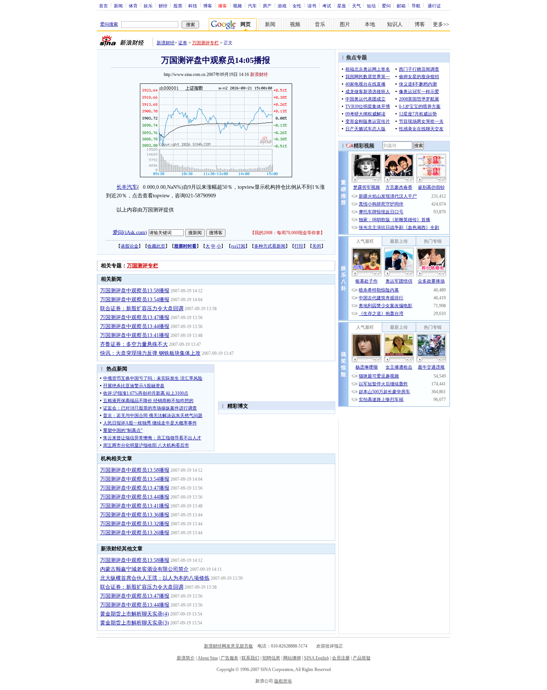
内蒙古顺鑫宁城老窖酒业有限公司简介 (144, 569)
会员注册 (341, 658)
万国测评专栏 (205, 42)
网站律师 (292, 658)
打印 (298, 246)
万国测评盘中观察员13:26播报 (134, 532)
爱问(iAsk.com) (130, 232)
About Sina (208, 658)
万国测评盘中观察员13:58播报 (134, 290)
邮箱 (401, 5)
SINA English (316, 658)
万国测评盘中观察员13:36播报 (134, 515)
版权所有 (283, 681)
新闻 (118, 5)
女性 (296, 5)
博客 (207, 5)
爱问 (386, 5)
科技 (192, 5)
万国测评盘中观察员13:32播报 (134, 524)
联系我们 (250, 658)
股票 (177, 5)
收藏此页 (156, 246)
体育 (133, 5)
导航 (416, 5)
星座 (341, 5)
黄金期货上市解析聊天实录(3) (134, 623)
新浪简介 (186, 658)
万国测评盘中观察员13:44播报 (134, 326)
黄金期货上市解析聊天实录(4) (134, 614)
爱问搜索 (109, 24)
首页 (103, 5)
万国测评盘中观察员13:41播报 (134, 335)
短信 (371, 5)
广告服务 (230, 658)
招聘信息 (271, 658)
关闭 (316, 246)
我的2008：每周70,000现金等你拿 (287, 232)
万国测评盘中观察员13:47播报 (134, 317)
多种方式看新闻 (269, 246)
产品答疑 (362, 658)
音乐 (320, 24)
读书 (311, 5)
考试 (326, 5)
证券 (182, 42)
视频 (237, 5)
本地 (370, 24)
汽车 (252, 5)
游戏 (282, 5)
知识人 (395, 24)
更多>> (441, 24)
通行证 (434, 5)
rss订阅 (238, 246)
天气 (356, 5)
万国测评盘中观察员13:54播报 (134, 299)
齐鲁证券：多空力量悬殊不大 (134, 344)
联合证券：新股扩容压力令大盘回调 (141, 308)
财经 (163, 5)
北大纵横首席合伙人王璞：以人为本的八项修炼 (154, 578)
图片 (345, 24)
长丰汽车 (126, 187)
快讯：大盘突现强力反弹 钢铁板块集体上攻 (150, 353)
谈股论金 (129, 246)
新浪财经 (166, 42)
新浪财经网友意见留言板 (228, 646)
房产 (267, 5)
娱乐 (148, 5)
